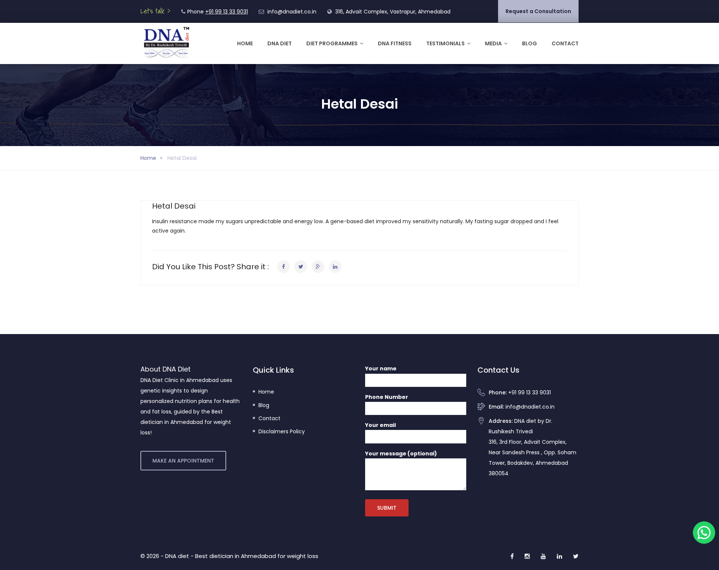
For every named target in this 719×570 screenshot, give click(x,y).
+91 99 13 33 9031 (226, 11)
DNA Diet (279, 43)
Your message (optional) (401, 453)
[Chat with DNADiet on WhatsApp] (704, 532)
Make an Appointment (183, 460)
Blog (529, 43)
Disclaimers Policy (281, 431)
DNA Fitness (395, 43)
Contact (565, 43)
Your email (380, 425)
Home (245, 43)
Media (493, 43)
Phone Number (386, 397)
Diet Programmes (332, 43)
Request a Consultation (538, 11)
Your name (381, 368)
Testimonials (445, 43)
